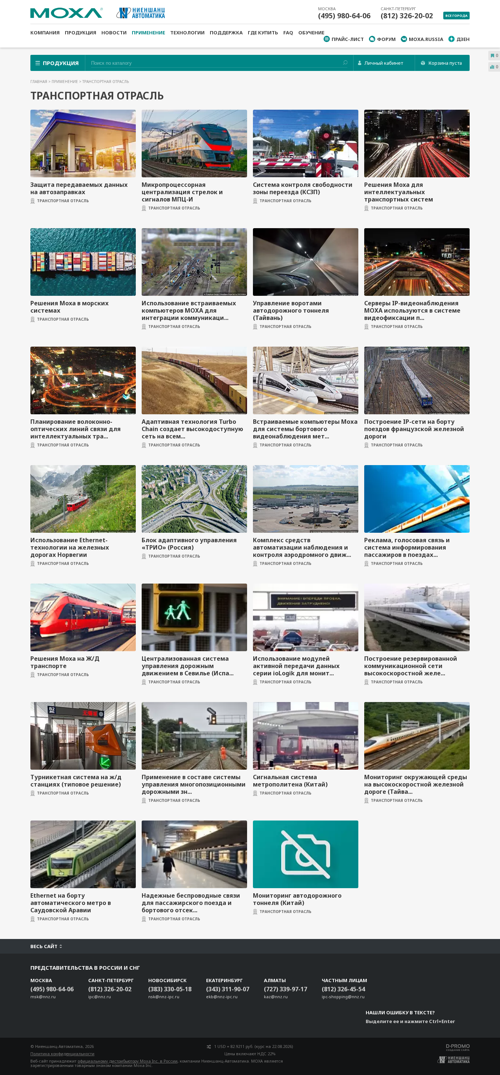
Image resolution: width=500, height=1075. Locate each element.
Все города (456, 15)
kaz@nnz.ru (276, 996)
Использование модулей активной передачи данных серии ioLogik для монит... (296, 666)
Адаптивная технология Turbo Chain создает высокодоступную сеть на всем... (192, 429)
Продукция (80, 32)
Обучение (311, 32)
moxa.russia (426, 39)
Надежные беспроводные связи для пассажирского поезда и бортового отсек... (191, 902)
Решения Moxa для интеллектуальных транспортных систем (398, 192)
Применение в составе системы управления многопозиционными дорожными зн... (194, 784)
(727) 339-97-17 (285, 989)
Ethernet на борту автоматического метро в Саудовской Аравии (70, 902)
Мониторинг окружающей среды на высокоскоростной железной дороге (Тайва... (415, 784)
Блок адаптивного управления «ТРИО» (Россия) (189, 543)
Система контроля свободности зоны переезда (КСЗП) (302, 188)
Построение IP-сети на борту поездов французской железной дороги (414, 429)
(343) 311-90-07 (227, 989)
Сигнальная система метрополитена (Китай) (290, 780)
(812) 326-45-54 (343, 989)
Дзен (463, 39)
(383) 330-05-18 (169, 989)
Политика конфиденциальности (62, 1053)
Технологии (187, 32)
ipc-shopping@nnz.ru (343, 996)
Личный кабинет (384, 63)
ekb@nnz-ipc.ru (222, 996)
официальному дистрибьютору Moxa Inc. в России (128, 1061)
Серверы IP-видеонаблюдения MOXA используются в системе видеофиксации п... (412, 310)
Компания (45, 32)
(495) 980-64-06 (344, 15)
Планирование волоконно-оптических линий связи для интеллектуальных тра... (75, 429)
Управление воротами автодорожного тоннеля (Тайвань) (291, 310)
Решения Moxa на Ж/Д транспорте (65, 662)
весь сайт (43, 946)
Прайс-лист (348, 39)
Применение (148, 32)
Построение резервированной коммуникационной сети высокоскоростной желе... (410, 666)
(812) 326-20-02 (407, 15)
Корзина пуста (445, 63)
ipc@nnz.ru (99, 996)
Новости (114, 32)
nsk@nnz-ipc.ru (163, 996)
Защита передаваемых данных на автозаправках (79, 188)
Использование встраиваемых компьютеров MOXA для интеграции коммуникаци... (189, 310)
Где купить (263, 32)
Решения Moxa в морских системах (69, 306)
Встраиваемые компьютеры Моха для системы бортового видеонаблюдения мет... (305, 429)
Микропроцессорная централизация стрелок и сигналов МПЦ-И (182, 192)
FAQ (288, 32)
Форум (386, 39)
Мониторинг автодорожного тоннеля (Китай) (297, 899)
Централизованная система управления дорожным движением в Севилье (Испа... (188, 666)
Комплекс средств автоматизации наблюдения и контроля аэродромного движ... (302, 547)
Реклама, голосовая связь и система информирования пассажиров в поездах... (407, 547)
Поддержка (226, 32)
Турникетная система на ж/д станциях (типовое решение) (76, 780)
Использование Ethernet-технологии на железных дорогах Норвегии (69, 547)
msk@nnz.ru (43, 996)
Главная (39, 81)
